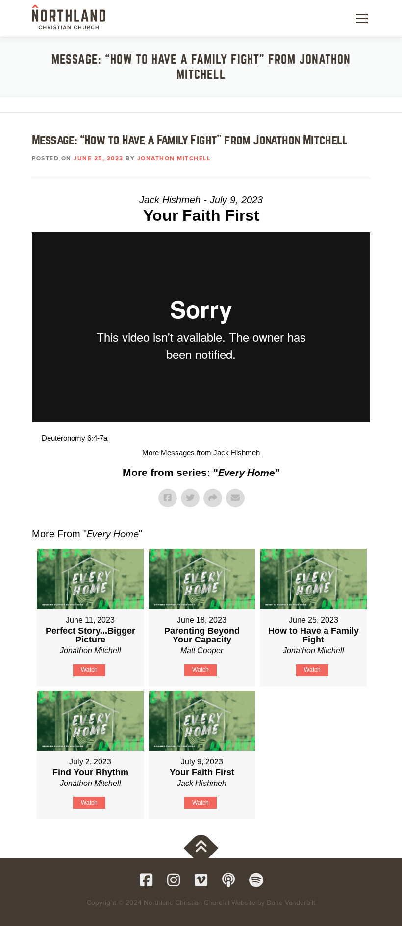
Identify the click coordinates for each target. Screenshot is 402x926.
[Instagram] (173, 880)
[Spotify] (256, 880)
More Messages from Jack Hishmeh (201, 453)
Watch (89, 669)
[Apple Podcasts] (228, 880)
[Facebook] (146, 880)
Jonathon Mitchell (174, 158)
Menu (361, 18)
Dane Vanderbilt (291, 903)
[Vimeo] (201, 880)
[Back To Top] (201, 848)
